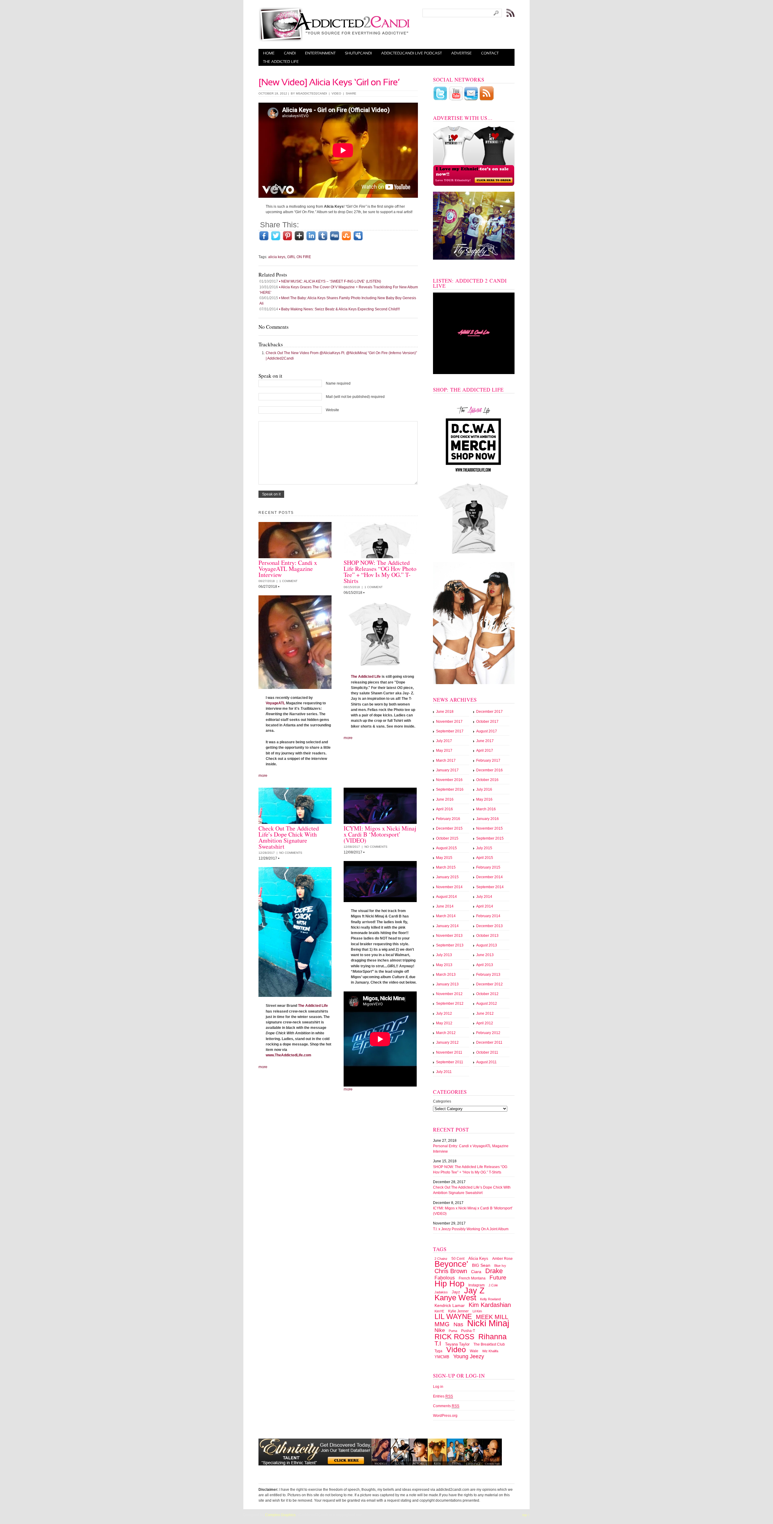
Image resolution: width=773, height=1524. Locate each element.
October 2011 (487, 1052)
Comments (446, 1406)
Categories (442, 1101)
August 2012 (486, 1003)
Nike (440, 1330)
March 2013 (446, 974)
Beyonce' (451, 1264)
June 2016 (445, 799)
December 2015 (449, 828)
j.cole (493, 1285)
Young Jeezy (468, 1356)
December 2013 (489, 926)
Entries (443, 1396)
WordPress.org (445, 1416)
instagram (476, 1285)
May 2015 (444, 858)
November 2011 (449, 1052)
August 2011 (486, 1062)
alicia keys (276, 257)
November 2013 (449, 935)
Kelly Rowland (490, 1299)
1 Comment (288, 581)
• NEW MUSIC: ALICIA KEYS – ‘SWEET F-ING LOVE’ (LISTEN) (320, 281)
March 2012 (446, 1033)
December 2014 (489, 877)
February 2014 (488, 916)
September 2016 (449, 789)
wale (474, 1351)
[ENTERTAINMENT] (320, 53)
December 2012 (489, 984)
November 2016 (449, 780)
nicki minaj (488, 1323)
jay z (474, 1290)
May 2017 (444, 750)
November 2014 (449, 887)
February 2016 (448, 819)
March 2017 (446, 760)
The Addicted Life (366, 676)
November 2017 (449, 721)
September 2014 (490, 887)
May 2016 (484, 799)
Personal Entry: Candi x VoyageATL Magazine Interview (287, 569)
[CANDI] (289, 53)
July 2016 (484, 789)
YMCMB (442, 1357)
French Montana (472, 1278)
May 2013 (444, 965)
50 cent (457, 1259)
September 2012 (449, 1003)
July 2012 (444, 1013)
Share (351, 93)
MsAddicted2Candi (311, 93)
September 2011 (449, 1062)
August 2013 (486, 945)
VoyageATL (275, 703)
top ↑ (526, 1515)
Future (497, 1277)
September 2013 (449, 945)
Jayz (456, 1292)
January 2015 (447, 877)
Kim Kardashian (490, 1304)
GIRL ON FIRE (299, 257)
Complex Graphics (280, 1515)
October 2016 (487, 780)
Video (336, 93)
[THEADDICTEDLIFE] (280, 61)
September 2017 (449, 731)
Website (332, 410)
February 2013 (488, 974)
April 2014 (484, 906)
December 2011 (489, 1042)
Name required (338, 383)
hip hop (449, 1283)
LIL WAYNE (453, 1317)
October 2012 (487, 994)
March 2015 (446, 867)
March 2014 (446, 916)
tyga (438, 1351)
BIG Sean (481, 1265)
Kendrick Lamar (450, 1305)
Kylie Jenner (458, 1311)
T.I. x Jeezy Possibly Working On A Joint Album (470, 1229)
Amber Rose (502, 1259)
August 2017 (486, 731)
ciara (476, 1271)
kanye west (455, 1297)
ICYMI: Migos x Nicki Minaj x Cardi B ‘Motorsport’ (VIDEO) (380, 834)
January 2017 (447, 770)
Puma (453, 1331)
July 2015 (484, 848)
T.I (438, 1343)
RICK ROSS (454, 1337)
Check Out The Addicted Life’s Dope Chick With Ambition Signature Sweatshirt (288, 837)
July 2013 (444, 955)
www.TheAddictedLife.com (288, 1055)
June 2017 (485, 741)
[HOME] (268, 53)
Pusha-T (468, 1331)
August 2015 (446, 848)
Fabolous (445, 1277)
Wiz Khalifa (490, 1351)
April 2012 (484, 1023)
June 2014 (445, 906)
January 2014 (447, 926)
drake (494, 1271)
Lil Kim (477, 1311)
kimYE (439, 1311)
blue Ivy (500, 1265)
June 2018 (445, 711)
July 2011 (444, 1072)
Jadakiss (441, 1292)
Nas (458, 1324)
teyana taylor (457, 1344)
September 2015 (490, 838)
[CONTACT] (489, 53)
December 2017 (489, 711)
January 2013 (447, 984)
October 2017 (487, 721)
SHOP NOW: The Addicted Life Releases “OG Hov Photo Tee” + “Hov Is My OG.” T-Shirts (380, 572)
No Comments (290, 852)
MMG (442, 1324)
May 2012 (444, 1023)
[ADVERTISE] (461, 53)
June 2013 (485, 955)
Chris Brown (451, 1271)
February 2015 (488, 867)
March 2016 (486, 809)
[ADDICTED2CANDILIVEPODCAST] (412, 53)
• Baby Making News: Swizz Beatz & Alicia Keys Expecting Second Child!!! (329, 309)
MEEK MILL (492, 1317)
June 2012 (485, 1013)
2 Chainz (441, 1258)
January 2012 (447, 1042)
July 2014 (484, 897)
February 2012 (488, 1033)
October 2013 (487, 935)
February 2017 (488, 760)
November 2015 (489, 828)
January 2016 (487, 819)
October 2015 (447, 838)
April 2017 (484, 750)
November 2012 (449, 994)
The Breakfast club (489, 1344)
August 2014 (446, 897)
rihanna (492, 1336)
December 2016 (489, 770)
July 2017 (444, 741)
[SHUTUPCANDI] (358, 53)
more (262, 775)
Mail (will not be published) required (355, 397)
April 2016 (444, 809)
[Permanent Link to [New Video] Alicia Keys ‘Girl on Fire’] (329, 81)
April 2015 (484, 858)
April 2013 (484, 965)
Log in (438, 1387)
